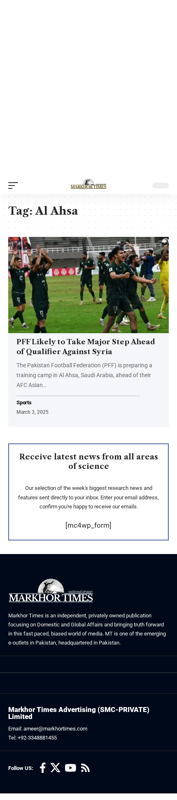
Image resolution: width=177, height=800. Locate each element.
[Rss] (85, 768)
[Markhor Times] (88, 185)
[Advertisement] (88, 88)
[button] (15, 185)
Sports (24, 402)
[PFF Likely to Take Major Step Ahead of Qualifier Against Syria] (88, 285)
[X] (55, 768)
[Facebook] (42, 768)
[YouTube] (70, 768)
